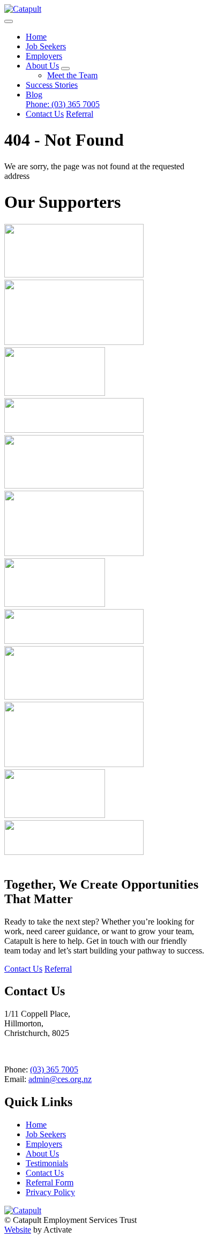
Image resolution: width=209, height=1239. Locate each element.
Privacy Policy (50, 1192)
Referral (79, 113)
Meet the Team (72, 75)
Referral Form (49, 1182)
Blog (34, 94)
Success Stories (52, 84)
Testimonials (47, 1163)
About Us (42, 65)
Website (17, 1229)
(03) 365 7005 (63, 104)
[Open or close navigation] (8, 21)
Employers (44, 56)
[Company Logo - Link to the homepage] (22, 8)
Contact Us (45, 113)
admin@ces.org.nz (60, 1079)
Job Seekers (46, 46)
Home (36, 36)
